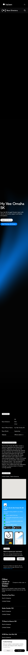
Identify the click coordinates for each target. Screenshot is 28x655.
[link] (7, 4)
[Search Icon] (24, 10)
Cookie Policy (6, 647)
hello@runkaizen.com (7, 568)
